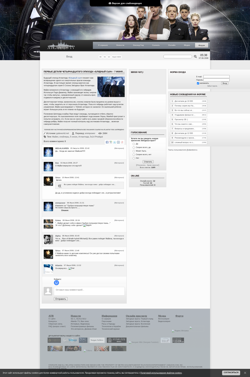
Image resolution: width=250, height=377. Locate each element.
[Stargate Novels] (116, 342)
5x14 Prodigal (96, 137)
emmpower (90, 133)
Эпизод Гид (138, 45)
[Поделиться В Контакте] (118, 142)
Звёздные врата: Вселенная (138, 324)
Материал (119, 148)
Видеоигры (85, 324)
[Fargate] (101, 350)
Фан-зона (85, 321)
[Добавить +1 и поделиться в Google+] (111, 142)
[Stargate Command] (53, 342)
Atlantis (58, 265)
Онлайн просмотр (136, 315)
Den (57, 163)
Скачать (156, 45)
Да (137, 144)
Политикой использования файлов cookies (161, 373)
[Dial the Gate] (82, 342)
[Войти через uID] (56, 282)
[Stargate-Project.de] (164, 342)
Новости (120, 45)
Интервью (75, 324)
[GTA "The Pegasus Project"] (118, 350)
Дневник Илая (91, 329)
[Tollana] (87, 350)
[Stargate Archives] (96, 342)
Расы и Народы (108, 324)
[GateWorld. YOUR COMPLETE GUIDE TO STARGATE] (69, 342)
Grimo (58, 220)
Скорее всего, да (143, 147)
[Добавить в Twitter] (114, 142)
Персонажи (106, 321)
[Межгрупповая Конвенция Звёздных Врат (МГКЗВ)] (54, 350)
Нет (137, 158)
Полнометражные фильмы (82, 326)
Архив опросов (152, 165)
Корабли (117, 326)
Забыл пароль (212, 86)
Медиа (187, 45)
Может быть (141, 151)
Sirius (57, 178)
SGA (78, 319)
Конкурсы (52, 321)
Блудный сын (75, 78)
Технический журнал (111, 329)
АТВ (51, 315)
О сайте (51, 319)
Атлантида (83, 137)
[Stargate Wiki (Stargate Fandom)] (143, 342)
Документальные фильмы (137, 326)
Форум (201, 45)
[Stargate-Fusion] (177, 342)
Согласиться (231, 372)
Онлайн (172, 45)
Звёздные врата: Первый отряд (139, 319)
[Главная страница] (61, 45)
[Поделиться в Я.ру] (122, 142)
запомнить (204, 83)
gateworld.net (62, 133)
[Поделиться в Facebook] (107, 142)
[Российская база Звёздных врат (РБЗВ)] (72, 350)
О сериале (103, 45)
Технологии (107, 326)
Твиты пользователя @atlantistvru (182, 150)
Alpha (58, 236)
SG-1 (73, 319)
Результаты (141, 165)
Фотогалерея (163, 319)
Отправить (60, 299)
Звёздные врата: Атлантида (138, 321)
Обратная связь (55, 324)
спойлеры (64, 137)
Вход (69, 56)
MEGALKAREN (62, 148)
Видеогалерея (164, 321)
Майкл (55, 137)
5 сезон (73, 137)
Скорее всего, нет (143, 154)
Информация (109, 315)
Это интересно (77, 329)
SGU (84, 319)
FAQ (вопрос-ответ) (57, 326)
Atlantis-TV (75, 321)
